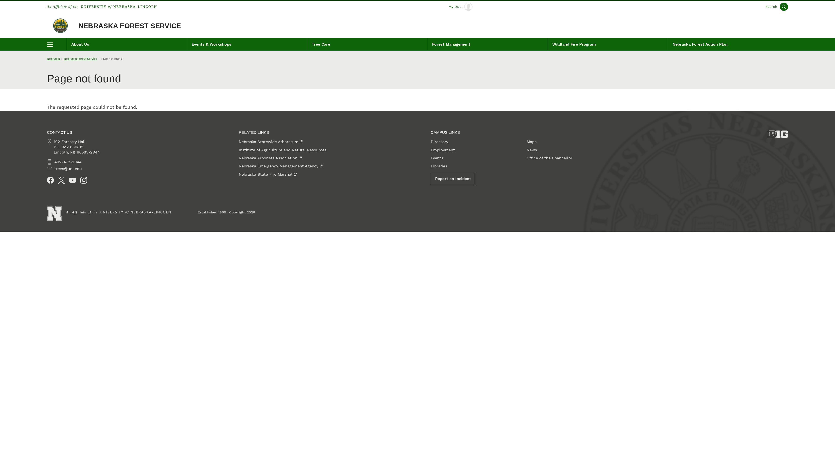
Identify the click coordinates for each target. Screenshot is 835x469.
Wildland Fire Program (574, 44)
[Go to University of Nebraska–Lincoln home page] (54, 213)
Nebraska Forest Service (129, 26)
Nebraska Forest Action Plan (700, 44)
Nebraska (53, 58)
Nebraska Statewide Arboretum (268, 141)
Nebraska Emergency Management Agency (278, 166)
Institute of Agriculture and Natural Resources (282, 150)
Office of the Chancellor (549, 158)
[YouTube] (72, 180)
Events (437, 158)
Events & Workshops (211, 44)
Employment (443, 150)
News (532, 150)
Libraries (439, 166)
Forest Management (451, 44)
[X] (61, 180)
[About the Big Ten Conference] (778, 134)
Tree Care (321, 44)
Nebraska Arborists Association (268, 158)
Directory (439, 141)
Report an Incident (453, 178)
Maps (531, 141)
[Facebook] (50, 180)
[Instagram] (83, 180)
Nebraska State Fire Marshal (265, 174)
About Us (80, 44)
